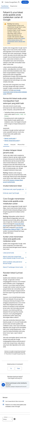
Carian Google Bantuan (11, 2)
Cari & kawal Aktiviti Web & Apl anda (14, 401)
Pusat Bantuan (4, 6)
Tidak (18, 368)
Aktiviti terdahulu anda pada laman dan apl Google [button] (12, 262)
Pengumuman (13, 6)
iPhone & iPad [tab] (21, 144)
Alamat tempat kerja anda (11, 140)
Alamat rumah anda (9, 138)
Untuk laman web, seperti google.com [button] (13, 189)
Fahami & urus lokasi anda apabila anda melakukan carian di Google (15, 405)
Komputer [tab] (13, 144)
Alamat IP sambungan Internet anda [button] (13, 267)
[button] (2, 2)
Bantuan (5, 397)
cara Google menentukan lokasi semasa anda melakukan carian (15, 92)
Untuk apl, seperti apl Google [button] (11, 193)
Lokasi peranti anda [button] (8, 253)
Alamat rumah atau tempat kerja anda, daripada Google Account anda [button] (13, 257)
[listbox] (8, 419)
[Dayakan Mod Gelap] (14, 419)
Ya (11, 368)
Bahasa (5, 417)
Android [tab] (6, 144)
